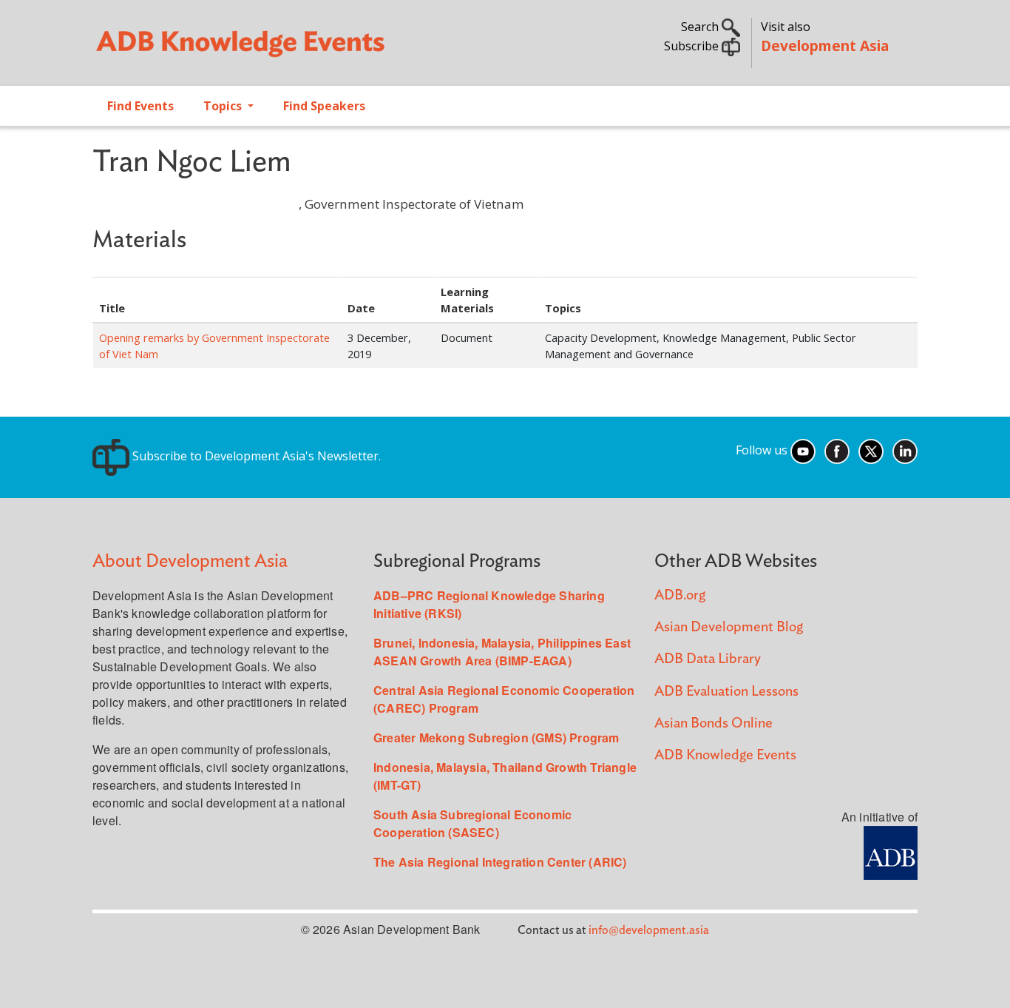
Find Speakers (324, 106)
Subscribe (693, 46)
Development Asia (825, 46)
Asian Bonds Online (713, 723)
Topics (224, 106)
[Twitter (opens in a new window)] (871, 450)
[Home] (291, 49)
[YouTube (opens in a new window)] (803, 450)
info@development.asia (649, 930)
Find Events (140, 106)
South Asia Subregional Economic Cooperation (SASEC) (472, 823)
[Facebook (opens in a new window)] (837, 450)
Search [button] (701, 27)
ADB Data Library (707, 659)
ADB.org (679, 595)
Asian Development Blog (728, 627)
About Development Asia (190, 561)
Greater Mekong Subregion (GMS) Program (496, 737)
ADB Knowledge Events (725, 755)
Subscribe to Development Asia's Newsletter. (255, 456)
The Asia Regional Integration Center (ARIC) (500, 861)
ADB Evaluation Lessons (726, 692)
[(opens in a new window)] (891, 850)
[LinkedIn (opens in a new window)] (905, 450)
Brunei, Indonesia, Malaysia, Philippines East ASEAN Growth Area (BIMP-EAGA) (502, 651)
